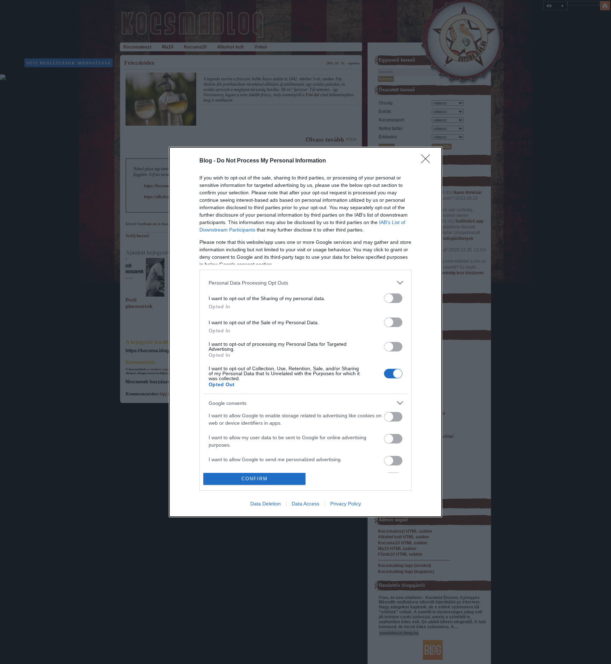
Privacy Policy (345, 503)
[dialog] (305, 332)
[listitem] (305, 282)
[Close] (428, 161)
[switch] (393, 298)
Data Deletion (265, 503)
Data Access (305, 503)
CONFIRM (255, 478)
